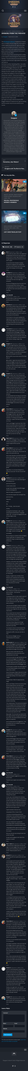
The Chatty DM (9, 295)
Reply (7, 270)
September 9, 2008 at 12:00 (16, 252)
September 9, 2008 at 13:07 (13, 296)
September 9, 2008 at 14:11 (19, 328)
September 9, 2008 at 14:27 (18, 343)
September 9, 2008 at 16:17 (18, 520)
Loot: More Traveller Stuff (12, 232)
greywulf (8, 855)
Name (5, 1023)
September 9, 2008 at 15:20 (20, 438)
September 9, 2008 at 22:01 (17, 967)
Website (5, 1028)
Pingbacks (19, 247)
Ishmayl (8, 545)
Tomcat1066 (9, 409)
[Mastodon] (13, 7)
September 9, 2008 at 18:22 (13, 786)
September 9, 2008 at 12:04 (19, 272)
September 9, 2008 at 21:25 (19, 921)
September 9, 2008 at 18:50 (20, 843)
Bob (7, 252)
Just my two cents (6, 31)
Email (16, 1023)
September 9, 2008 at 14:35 (18, 373)
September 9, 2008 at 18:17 (13, 774)
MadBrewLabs (9, 642)
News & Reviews (16, 31)
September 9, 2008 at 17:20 (13, 589)
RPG (23, 31)
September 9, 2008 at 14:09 (19, 304)
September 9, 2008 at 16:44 (17, 545)
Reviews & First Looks (10, 228)
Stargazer (5, 36)
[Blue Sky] (15, 7)
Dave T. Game (9, 843)
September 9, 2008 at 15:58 (19, 448)
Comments (8, 247)
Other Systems (8, 196)
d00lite (6, 194)
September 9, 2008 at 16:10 (18, 477)
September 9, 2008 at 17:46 (20, 642)
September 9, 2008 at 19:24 (18, 855)
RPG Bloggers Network (9, 41)
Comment (5, 1013)
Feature (11, 194)
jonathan (8, 477)
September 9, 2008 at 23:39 (18, 997)
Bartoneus (8, 304)
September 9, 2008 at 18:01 (19, 756)
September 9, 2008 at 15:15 (19, 409)
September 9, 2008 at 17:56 (18, 729)
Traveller (6, 229)
